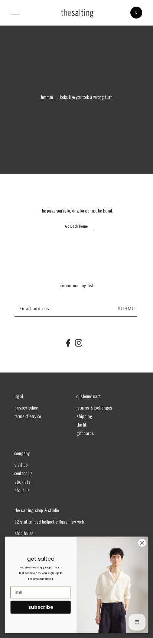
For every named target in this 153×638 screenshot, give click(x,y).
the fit (81, 425)
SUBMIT (127, 309)
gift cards (85, 434)
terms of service (27, 417)
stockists (22, 482)
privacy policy (26, 408)
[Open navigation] (15, 13)
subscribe (40, 607)
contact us (23, 474)
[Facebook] (68, 343)
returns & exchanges (94, 408)
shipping (84, 417)
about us (22, 491)
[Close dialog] (142, 543)
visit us (21, 465)
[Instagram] (78, 343)
